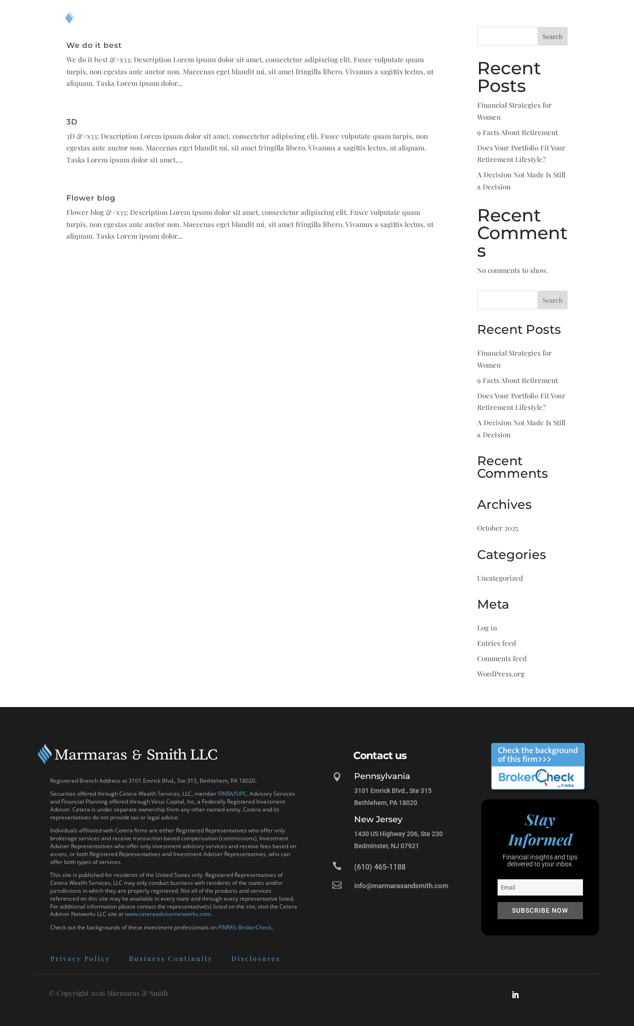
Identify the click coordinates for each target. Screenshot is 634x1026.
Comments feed (502, 658)
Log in (487, 627)
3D (72, 121)
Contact (555, 17)
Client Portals (464, 17)
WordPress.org (500, 673)
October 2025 (497, 527)
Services (404, 17)
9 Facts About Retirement (517, 132)
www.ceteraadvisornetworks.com (168, 914)
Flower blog (91, 197)
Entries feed (496, 643)
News (519, 17)
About (357, 17)
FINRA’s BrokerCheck (245, 927)
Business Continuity (171, 958)
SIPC (241, 794)
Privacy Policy (80, 958)
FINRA (225, 794)
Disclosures (256, 958)
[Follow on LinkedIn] (515, 994)
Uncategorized (500, 578)
